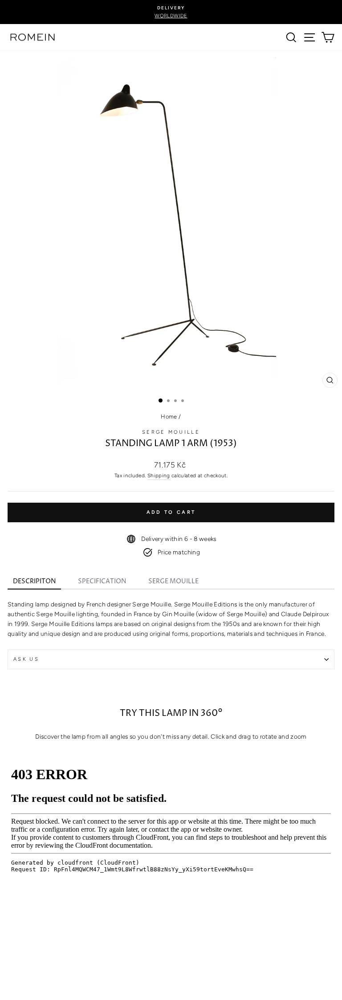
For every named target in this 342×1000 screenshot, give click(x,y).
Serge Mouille (171, 432)
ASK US (26, 659)
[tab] (34, 582)
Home (169, 416)
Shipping (158, 475)
